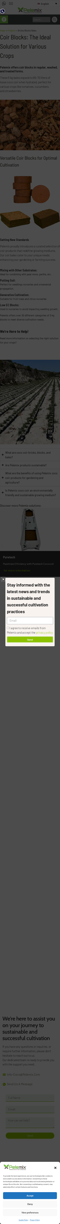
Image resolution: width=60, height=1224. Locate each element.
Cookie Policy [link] (23, 1220)
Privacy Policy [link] (35, 1220)
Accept (30, 1195)
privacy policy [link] (44, 632)
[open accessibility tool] (2, 11)
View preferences (30, 1212)
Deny (30, 1204)
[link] (15, 1169)
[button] (55, 1167)
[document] (30, 612)
